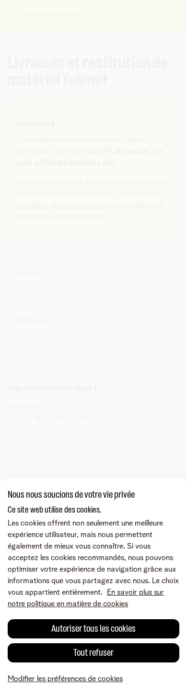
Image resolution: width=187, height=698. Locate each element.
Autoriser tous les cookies (93, 628)
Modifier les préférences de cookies (65, 679)
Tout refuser (93, 652)
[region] (93, 588)
